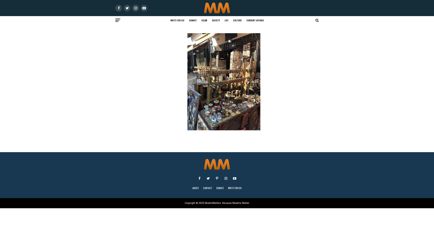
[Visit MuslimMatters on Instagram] (225, 178)
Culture (237, 20)
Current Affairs (255, 20)
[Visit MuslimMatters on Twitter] (208, 178)
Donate (193, 20)
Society (216, 20)
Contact (207, 188)
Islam (204, 20)
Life (226, 20)
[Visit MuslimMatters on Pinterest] (217, 178)
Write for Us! (177, 20)
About (195, 188)
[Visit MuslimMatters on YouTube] (234, 178)
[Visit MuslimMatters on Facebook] (199, 178)
